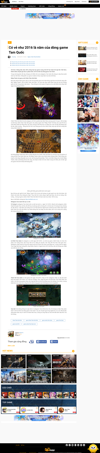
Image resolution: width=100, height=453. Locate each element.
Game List (61, 6)
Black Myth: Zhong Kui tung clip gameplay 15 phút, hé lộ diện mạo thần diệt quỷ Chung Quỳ (45, 8)
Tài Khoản (84, 1)
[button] (75, 397)
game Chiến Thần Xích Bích (32, 320)
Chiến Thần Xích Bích (17, 320)
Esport (23, 6)
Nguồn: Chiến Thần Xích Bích (34, 56)
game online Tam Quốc (47, 320)
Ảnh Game (83, 79)
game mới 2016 (16, 324)
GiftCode (83, 42)
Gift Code (42, 6)
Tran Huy (14, 56)
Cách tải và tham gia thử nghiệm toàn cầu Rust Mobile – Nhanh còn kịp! (65, 367)
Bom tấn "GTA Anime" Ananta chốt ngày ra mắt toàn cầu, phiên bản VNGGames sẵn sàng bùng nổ (13, 382)
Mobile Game (13, 6)
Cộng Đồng (51, 6)
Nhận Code (91, 48)
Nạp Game (77, 1)
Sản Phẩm (21, 1)
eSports (29, 370)
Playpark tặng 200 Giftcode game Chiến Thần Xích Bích (23, 61)
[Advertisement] (50, 30)
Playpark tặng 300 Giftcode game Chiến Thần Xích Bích (23, 63)
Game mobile (56, 355)
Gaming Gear (32, 6)
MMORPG (21, 332)
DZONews (14, 1)
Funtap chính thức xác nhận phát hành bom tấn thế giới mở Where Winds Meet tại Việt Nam (13, 367)
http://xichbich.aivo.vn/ (31, 199)
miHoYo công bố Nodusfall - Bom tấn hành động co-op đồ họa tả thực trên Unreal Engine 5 (65, 382)
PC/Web (4, 355)
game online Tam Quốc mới (30, 324)
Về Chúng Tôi (69, 1)
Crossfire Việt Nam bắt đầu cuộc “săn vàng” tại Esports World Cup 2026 (39, 382)
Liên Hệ (17, 445)
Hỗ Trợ (22, 445)
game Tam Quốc (60, 320)
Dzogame (20, 334)
